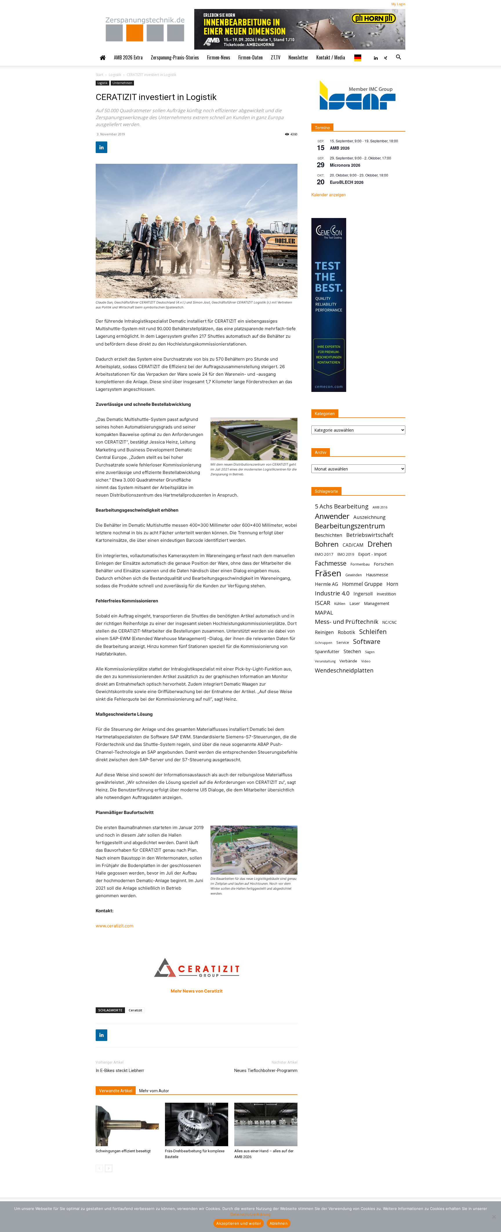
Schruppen (323, 642)
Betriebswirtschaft (369, 535)
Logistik (115, 74)
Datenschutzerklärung (250, 1214)
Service (342, 642)
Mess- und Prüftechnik (346, 622)
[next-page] (108, 1168)
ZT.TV (275, 57)
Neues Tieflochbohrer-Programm (265, 1070)
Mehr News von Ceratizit (197, 991)
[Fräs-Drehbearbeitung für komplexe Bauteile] (196, 1124)
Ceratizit (135, 1010)
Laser (354, 603)
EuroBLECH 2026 (347, 182)
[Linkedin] (375, 57)
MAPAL (324, 613)
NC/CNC (389, 622)
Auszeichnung (369, 517)
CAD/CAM (353, 545)
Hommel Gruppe (362, 584)
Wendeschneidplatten (344, 670)
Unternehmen (122, 83)
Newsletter (298, 57)
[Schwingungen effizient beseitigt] (127, 1124)
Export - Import (372, 554)
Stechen (352, 651)
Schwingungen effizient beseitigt (123, 1151)
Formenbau (360, 564)
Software (366, 641)
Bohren (327, 544)
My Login (398, 4)
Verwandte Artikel (115, 1091)
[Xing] (385, 57)
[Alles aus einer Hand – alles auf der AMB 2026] (265, 1124)
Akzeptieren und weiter (238, 1223)
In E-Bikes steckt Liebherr (120, 1070)
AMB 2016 (380, 507)
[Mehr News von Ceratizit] (196, 966)
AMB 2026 (340, 148)
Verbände (348, 661)
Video (366, 661)
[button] (398, 57)
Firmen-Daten (250, 57)
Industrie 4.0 (332, 593)
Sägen (370, 652)
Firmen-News (218, 57)
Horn (392, 584)
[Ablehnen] (494, 1217)
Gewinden (353, 575)
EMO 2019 (345, 554)
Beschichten (328, 535)
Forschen (383, 564)
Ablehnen (279, 1223)
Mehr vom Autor (154, 1091)
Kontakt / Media (330, 57)
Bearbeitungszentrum (350, 526)
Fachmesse (330, 563)
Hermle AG (326, 584)
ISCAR (322, 603)
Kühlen (339, 603)
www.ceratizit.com (114, 925)
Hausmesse (377, 574)
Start (99, 74)
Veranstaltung (325, 661)
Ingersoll (363, 594)
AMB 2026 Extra (128, 57)
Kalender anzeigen (328, 194)
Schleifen (373, 631)
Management (376, 603)
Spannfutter (327, 651)
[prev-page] (99, 1168)
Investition (386, 594)
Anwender (332, 516)
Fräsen (328, 573)
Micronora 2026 (345, 165)
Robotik (346, 632)
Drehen (380, 544)
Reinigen (324, 632)
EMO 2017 (324, 554)
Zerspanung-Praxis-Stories (175, 57)
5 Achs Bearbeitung (342, 506)
